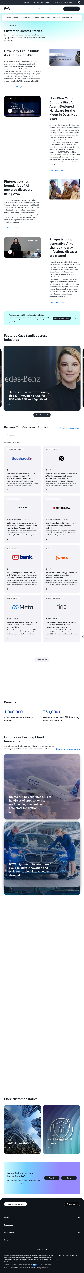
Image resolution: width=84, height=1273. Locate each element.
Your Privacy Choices (25, 1264)
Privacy (6, 1264)
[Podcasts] (76, 1256)
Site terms (14, 1264)
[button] (71, 9)
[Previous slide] (35, 415)
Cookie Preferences (45, 1264)
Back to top (41, 1249)
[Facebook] (60, 1256)
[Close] (75, 318)
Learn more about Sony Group (15, 87)
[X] (57, 1256)
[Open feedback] (82, 636)
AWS (5, 25)
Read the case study (56, 170)
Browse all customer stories (70, 428)
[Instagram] (67, 1256)
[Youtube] (73, 1256)
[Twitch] (70, 1256)
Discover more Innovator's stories (68, 749)
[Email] (57, 1259)
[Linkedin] (63, 1256)
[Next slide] (48, 415)
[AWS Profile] (78, 2)
